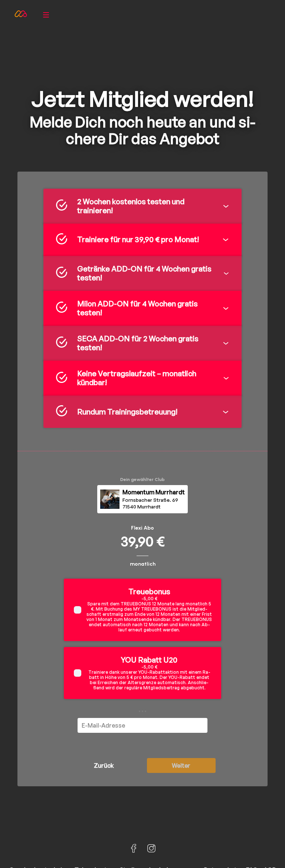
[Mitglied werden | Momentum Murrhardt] (21, 15)
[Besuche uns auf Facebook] (134, 848)
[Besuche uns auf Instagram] (151, 848)
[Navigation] (46, 14)
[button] (142, 206)
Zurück (104, 765)
